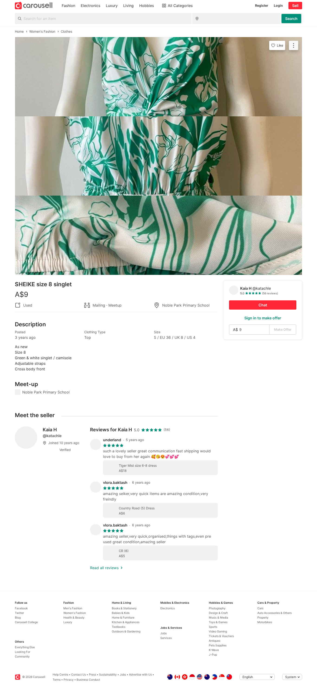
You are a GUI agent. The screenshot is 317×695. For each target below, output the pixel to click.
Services (166, 638)
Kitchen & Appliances (125, 622)
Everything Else (25, 647)
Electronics (167, 608)
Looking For (22, 652)
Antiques (214, 640)
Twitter (19, 613)
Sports (213, 626)
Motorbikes (264, 622)
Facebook (21, 608)
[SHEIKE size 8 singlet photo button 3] (158, 235)
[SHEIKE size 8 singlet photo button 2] (158, 156)
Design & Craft (218, 613)
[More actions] (293, 45)
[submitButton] (291, 18)
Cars (260, 608)
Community (22, 656)
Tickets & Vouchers (221, 636)
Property (262, 617)
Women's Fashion (74, 613)
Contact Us (78, 674)
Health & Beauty (73, 617)
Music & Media (218, 617)
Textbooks (118, 626)
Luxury (67, 622)
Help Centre (60, 674)
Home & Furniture (123, 617)
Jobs (163, 633)
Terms (57, 679)
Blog (18, 617)
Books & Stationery (124, 608)
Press (92, 674)
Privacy (69, 679)
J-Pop (213, 654)
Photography (217, 608)
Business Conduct (88, 679)
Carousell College (26, 622)
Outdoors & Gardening (126, 631)
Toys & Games (218, 622)
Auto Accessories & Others (274, 613)
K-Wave (214, 650)
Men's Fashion (72, 608)
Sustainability (108, 674)
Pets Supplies (217, 645)
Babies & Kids (120, 613)
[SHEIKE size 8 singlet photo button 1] (158, 76)
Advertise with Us (140, 674)
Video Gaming (218, 631)
